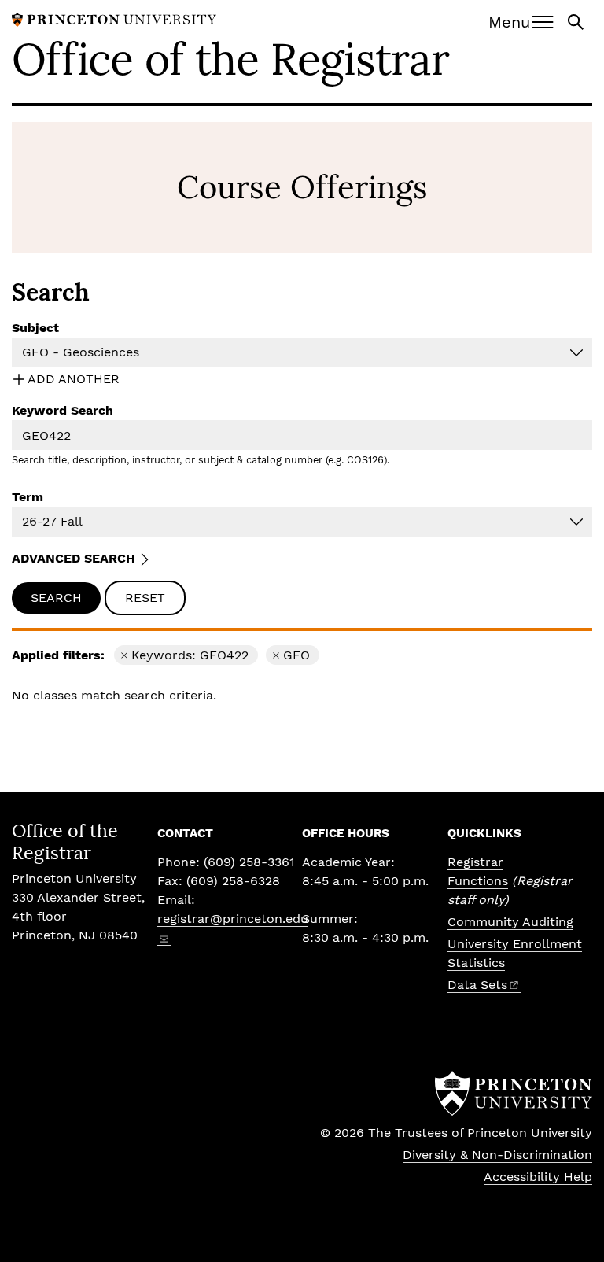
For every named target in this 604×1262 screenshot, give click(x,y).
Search (56, 597)
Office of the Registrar (230, 59)
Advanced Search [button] (73, 558)
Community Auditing (510, 921)
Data (477, 984)
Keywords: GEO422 (190, 656)
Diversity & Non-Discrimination (497, 1154)
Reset (145, 597)
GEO (301, 656)
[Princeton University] (114, 18)
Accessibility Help (538, 1176)
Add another (74, 378)
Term (27, 496)
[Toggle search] (577, 20)
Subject (35, 327)
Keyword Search (62, 410)
